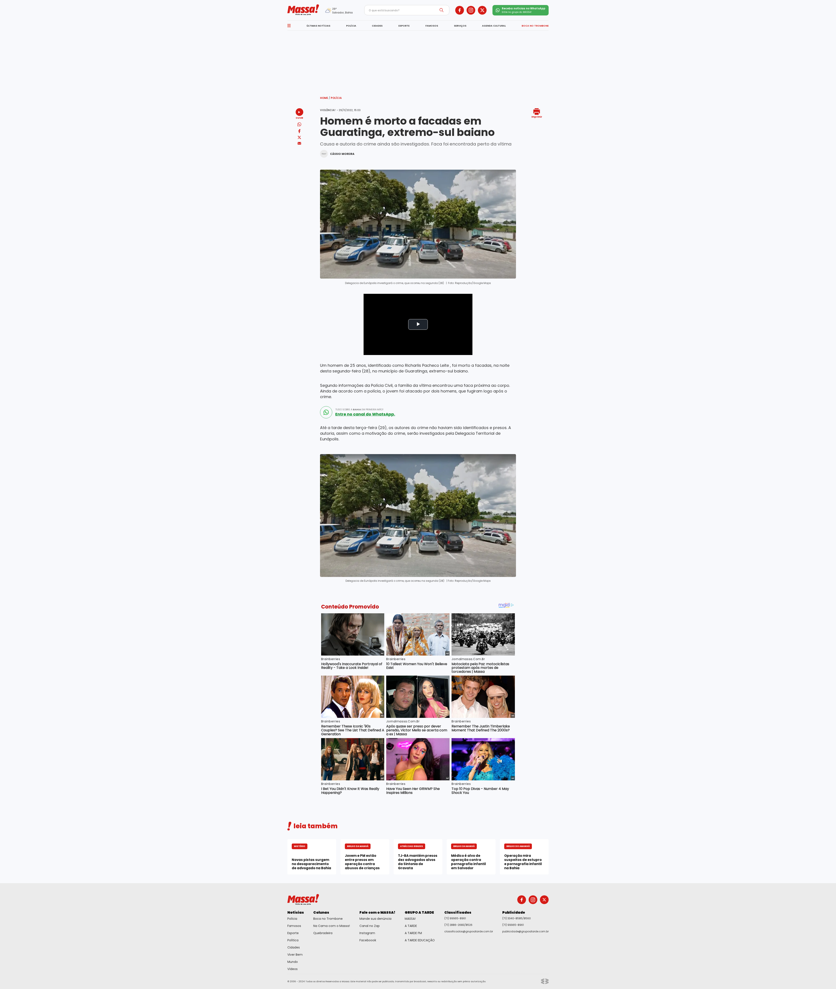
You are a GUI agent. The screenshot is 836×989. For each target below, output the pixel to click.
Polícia (336, 98)
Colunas (321, 912)
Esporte (293, 933)
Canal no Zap (369, 926)
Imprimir (536, 116)
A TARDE (411, 926)
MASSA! (410, 918)
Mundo (292, 962)
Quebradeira (322, 933)
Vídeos (292, 969)
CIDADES (377, 25)
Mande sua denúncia (375, 918)
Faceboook (367, 940)
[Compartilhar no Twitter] (299, 137)
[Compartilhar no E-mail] (299, 143)
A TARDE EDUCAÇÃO (420, 940)
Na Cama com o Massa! (331, 926)
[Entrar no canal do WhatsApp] (326, 412)
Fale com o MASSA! (377, 912)
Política (292, 940)
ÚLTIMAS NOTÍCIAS (318, 25)
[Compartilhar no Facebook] (299, 131)
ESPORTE (404, 25)
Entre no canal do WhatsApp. (365, 414)
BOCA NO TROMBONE (535, 25)
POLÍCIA (351, 25)
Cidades (293, 947)
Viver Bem (295, 954)
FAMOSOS (431, 25)
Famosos (294, 926)
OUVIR (299, 117)
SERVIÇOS (460, 25)
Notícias (295, 912)
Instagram (367, 933)
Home (325, 98)
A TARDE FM (413, 933)
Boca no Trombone (328, 918)
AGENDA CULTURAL (494, 25)
